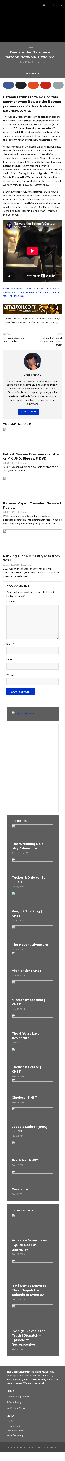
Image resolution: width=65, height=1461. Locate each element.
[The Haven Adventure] (32, 933)
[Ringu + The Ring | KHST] (32, 900)
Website (10, 674)
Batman (29, 288)
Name (10, 644)
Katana (55, 292)
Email (9, 659)
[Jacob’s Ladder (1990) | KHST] (32, 1115)
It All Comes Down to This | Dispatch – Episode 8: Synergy (29, 1290)
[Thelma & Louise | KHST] (32, 1056)
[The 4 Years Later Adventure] (32, 1022)
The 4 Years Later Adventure (26, 1036)
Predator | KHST (25, 1160)
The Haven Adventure (30, 945)
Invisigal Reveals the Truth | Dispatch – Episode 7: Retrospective (29, 1337)
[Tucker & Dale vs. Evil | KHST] (32, 866)
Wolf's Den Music (16, 1408)
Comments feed (15, 1430)
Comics (31, 47)
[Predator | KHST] (32, 1149)
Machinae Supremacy (18, 1396)
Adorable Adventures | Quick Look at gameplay (29, 1245)
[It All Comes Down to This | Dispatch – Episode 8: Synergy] (32, 1271)
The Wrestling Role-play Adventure (28, 846)
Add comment (32, 74)
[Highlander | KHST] (32, 959)
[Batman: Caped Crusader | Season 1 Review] (32, 488)
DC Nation (31, 292)
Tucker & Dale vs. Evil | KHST (29, 880)
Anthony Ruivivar (13, 288)
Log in (10, 1421)
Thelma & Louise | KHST (26, 1069)
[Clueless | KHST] (32, 1086)
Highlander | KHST (27, 971)
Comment (12, 601)
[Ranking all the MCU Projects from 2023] (32, 540)
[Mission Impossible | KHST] (32, 988)
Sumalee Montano (13, 296)
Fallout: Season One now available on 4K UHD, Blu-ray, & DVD (31, 456)
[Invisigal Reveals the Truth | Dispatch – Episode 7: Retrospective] (32, 1316)
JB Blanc (44, 292)
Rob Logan (22, 463)
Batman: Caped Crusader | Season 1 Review (32, 506)
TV (37, 47)
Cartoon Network (13, 292)
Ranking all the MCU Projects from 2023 (31, 558)
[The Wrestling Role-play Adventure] (32, 832)
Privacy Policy (14, 1402)
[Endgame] (32, 1178)
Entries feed (13, 1425)
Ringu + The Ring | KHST (27, 913)
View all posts (28, 411)
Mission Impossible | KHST (28, 1002)
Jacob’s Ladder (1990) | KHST (29, 1129)
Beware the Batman (47, 288)
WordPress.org (15, 1435)
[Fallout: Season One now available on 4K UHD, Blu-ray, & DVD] (32, 439)
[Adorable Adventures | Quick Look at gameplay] (32, 1225)
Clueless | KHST (24, 1098)
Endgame (20, 1189)
